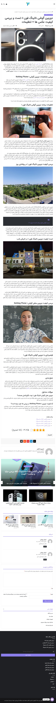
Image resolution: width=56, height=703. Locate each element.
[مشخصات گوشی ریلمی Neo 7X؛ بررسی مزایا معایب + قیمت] (10, 519)
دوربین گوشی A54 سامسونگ (43, 419)
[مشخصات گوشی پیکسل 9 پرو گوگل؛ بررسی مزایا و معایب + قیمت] (28, 519)
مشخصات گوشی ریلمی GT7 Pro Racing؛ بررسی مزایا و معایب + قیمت (28, 473)
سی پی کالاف (50, 613)
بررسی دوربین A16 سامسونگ (48, 647)
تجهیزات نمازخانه (50, 619)
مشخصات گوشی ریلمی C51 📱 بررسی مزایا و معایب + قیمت (45, 525)
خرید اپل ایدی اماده (49, 625)
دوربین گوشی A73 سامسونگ (43, 423)
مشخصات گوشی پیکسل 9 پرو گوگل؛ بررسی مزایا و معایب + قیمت (29, 525)
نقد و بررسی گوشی (45, 12)
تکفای (27, 388)
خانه (51, 12)
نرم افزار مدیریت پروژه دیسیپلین (47, 622)
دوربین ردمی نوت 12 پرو (39, 97)
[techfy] (28, 4)
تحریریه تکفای (49, 25)
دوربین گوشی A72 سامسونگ (43, 425)
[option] (28, 472)
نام (52, 588)
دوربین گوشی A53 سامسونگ (43, 421)
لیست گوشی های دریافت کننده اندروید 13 (39, 223)
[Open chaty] (52, 699)
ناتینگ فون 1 (38, 64)
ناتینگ (49, 435)
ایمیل (51, 594)
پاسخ (45, 546)
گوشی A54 (26, 80)
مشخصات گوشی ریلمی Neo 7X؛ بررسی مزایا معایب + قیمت (12, 525)
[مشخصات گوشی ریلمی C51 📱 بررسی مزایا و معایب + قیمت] (45, 519)
